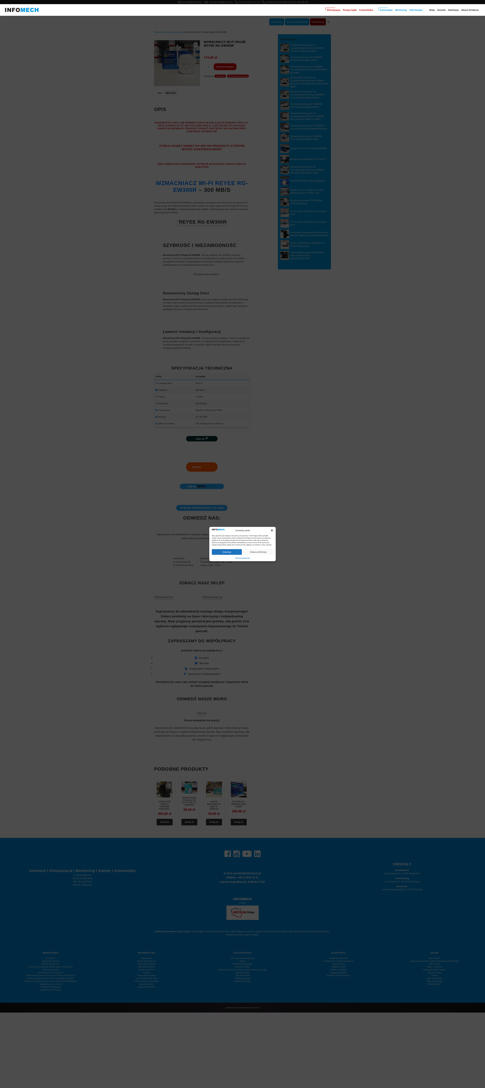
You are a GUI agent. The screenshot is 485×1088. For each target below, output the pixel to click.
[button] (272, 530)
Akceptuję (227, 552)
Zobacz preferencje (258, 552)
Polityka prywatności (242, 558)
